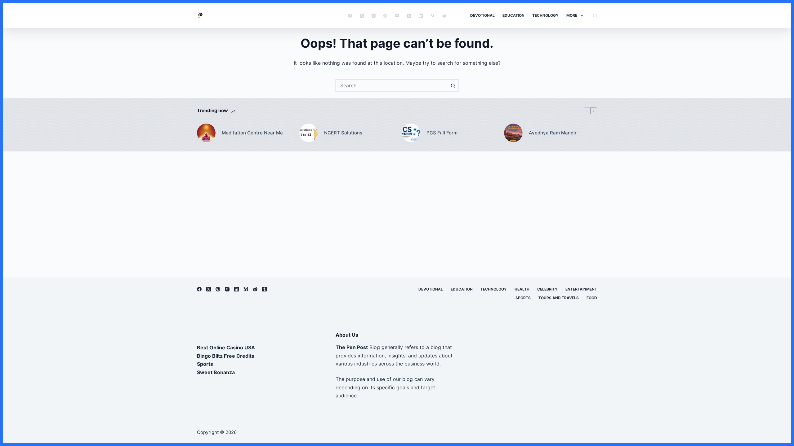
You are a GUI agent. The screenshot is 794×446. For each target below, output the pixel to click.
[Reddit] (444, 16)
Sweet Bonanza (216, 372)
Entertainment (581, 289)
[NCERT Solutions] (308, 133)
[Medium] (432, 16)
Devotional (482, 15)
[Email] (397, 16)
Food (592, 297)
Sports (523, 297)
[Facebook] (350, 16)
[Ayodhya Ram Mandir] (513, 133)
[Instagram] (374, 16)
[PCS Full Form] (411, 133)
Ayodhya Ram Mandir (553, 133)
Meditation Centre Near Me (252, 133)
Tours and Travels (558, 297)
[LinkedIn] (421, 16)
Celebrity (547, 289)
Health (522, 289)
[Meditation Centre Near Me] (206, 133)
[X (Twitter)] (362, 16)
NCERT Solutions (343, 133)
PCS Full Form (441, 133)
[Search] (595, 16)
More (571, 15)
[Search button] (452, 85)
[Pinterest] (385, 16)
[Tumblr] (409, 16)
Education (513, 15)
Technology (545, 15)
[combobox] (391, 85)
